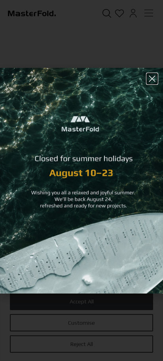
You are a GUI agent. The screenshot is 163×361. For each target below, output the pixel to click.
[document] (81, 180)
